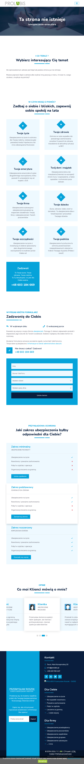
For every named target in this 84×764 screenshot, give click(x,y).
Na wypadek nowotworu (56, 700)
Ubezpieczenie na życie (56, 696)
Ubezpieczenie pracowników (58, 731)
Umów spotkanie (20, 476)
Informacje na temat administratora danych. (44, 344)
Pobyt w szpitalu (53, 706)
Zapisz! (33, 719)
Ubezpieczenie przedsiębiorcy (58, 728)
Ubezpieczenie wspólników (57, 734)
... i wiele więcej (53, 713)
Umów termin (42, 395)
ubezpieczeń (38, 331)
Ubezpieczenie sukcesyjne (57, 741)
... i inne (50, 744)
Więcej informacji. (74, 758)
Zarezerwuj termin (21, 517)
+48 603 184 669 (24, 352)
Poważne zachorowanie (56, 703)
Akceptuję (43, 761)
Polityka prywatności (64, 754)
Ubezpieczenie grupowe (56, 737)
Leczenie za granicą (54, 710)
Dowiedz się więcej (21, 557)
